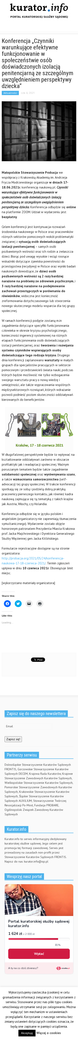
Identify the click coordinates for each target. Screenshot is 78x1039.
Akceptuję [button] (27, 1033)
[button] (16, 28)
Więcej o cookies (48, 1033)
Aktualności (10, 92)
